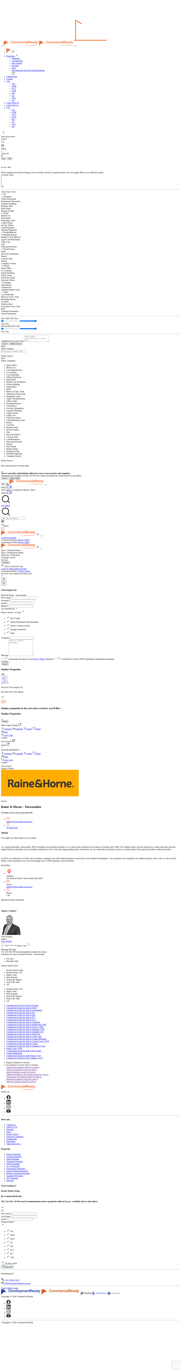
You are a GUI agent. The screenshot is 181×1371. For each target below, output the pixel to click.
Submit (5, 664)
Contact (9, 79)
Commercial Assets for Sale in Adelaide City (25, 1032)
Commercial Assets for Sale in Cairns (21, 1044)
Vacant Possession (8, 313)
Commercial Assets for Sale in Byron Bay (23, 1051)
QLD (14, 91)
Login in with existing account (14, 569)
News (8, 1132)
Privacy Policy (24, 540)
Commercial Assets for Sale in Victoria (22, 1005)
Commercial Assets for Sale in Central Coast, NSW (27, 1041)
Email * (4, 1219)
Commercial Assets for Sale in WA (20, 1015)
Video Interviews (13, 1144)
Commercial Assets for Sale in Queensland (24, 1010)
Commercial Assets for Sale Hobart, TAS (23, 1056)
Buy (3, 159)
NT (13, 100)
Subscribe (9, 1267)
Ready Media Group (9, 1288)
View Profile (6, 941)
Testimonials (11, 1139)
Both (3, 309)
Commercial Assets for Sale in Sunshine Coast (25, 1046)
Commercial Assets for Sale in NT (20, 1017)
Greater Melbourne (14, 1053)
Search (4, 966)
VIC (13, 84)
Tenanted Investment (9, 311)
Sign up (15, 105)
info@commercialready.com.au (17, 1283)
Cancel (4, 344)
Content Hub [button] (11, 76)
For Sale (15, 66)
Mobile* (4, 606)
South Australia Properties (17, 1171)
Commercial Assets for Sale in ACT (21, 1020)
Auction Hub (17, 61)
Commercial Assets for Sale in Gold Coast (24, 1036)
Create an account (8, 537)
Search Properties (13, 1154)
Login (8, 103)
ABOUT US (11, 1127)
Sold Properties (12, 1159)
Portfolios (16, 58)
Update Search (15, 344)
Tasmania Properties (14, 1176)
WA (13, 93)
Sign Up (15, 103)
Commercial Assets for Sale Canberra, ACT (24, 1058)
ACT (14, 88)
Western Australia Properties (18, 1173)
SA (13, 96)
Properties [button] (10, 56)
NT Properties (12, 1178)
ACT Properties (13, 1166)
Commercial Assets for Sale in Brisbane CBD (25, 1029)
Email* (4, 603)
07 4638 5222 (12, 828)
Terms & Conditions (14, 1137)
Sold (14, 68)
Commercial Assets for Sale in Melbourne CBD (26, 1024)
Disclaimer (10, 1141)
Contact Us (11, 1125)
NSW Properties (13, 1164)
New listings (17, 63)
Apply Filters (15, 478)
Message (4, 655)
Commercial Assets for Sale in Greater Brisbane (26, 1039)
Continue (5, 563)
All (4, 194)
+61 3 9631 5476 (11, 1280)
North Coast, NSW (14, 1048)
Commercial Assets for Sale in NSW (21, 1008)
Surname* (5, 600)
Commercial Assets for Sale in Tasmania (23, 1022)
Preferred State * (8, 1222)
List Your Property (14, 1157)
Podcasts (10, 1129)
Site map (10, 1180)
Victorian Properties (14, 1161)
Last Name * (6, 1216)
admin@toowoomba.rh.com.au (19, 822)
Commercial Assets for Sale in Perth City (23, 1034)
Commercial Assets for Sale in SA (20, 1013)
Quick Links (12, 966)
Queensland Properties (15, 1169)
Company (5, 638)
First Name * (6, 1214)
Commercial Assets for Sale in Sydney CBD (24, 1027)
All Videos (5, 505)
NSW (14, 86)
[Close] (2, 471)
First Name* (6, 598)
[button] (8, 81)
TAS (14, 98)
